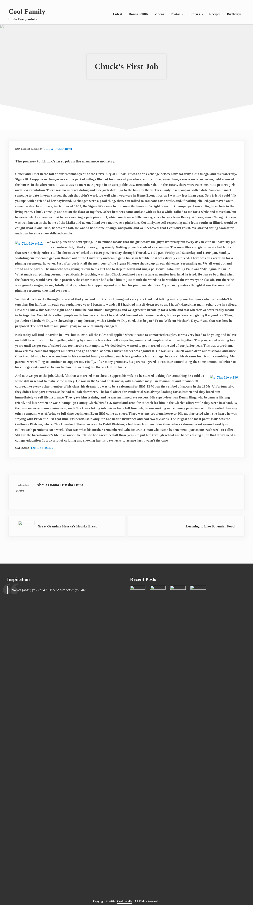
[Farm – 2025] (198, 735)
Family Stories (42, 448)
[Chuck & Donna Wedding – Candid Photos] (178, 735)
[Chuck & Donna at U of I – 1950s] (158, 735)
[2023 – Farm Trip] (137, 735)
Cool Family (26, 11)
